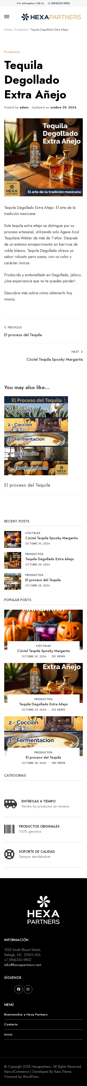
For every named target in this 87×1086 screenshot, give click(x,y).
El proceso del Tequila (27, 485)
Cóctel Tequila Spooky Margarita (51, 538)
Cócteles (33, 533)
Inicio (8, 1034)
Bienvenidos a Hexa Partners (26, 1014)
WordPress (31, 1076)
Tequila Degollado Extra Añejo (49, 559)
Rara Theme (62, 1071)
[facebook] (18, 989)
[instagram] (28, 989)
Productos (12, 51)
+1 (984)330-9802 (59, 3)
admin (24, 107)
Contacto (11, 1024)
